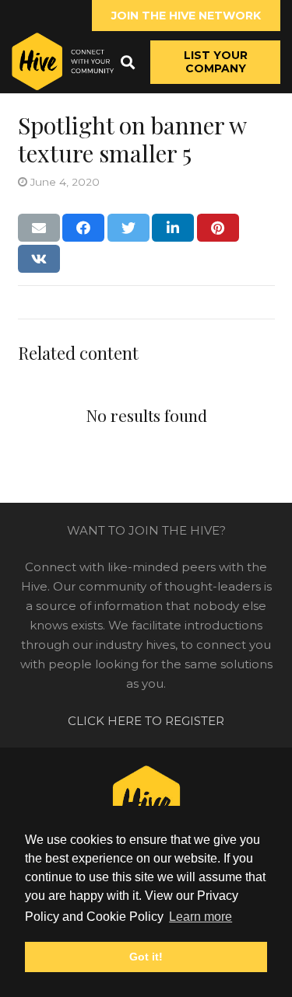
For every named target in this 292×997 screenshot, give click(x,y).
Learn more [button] (200, 916)
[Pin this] (218, 228)
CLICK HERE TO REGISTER (146, 720)
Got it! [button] (146, 956)
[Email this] (39, 228)
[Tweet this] (128, 228)
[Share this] (83, 228)
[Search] (127, 62)
